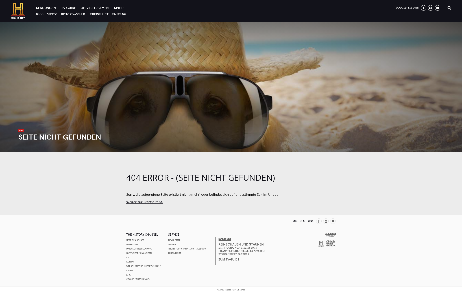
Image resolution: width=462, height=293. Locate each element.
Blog (39, 14)
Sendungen (46, 8)
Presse (129, 270)
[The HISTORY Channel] (18, 11)
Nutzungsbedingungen (139, 253)
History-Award (73, 14)
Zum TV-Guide (229, 259)
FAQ (128, 257)
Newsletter (174, 240)
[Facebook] (423, 10)
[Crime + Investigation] (331, 243)
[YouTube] (437, 10)
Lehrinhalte (99, 14)
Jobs (128, 275)
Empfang (119, 14)
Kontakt (130, 262)
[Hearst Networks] (330, 235)
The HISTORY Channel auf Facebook (187, 249)
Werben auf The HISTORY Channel (144, 266)
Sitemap (172, 244)
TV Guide (68, 8)
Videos (52, 14)
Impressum (132, 244)
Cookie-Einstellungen (138, 279)
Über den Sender (135, 240)
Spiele (119, 8)
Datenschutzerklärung (139, 249)
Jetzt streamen (95, 8)
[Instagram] (430, 10)
